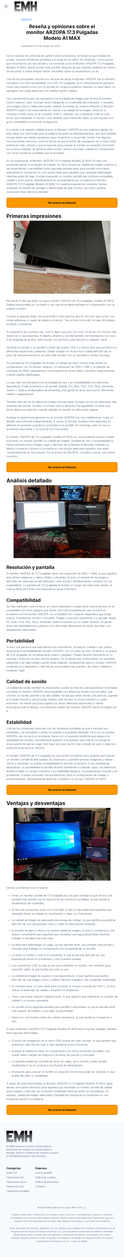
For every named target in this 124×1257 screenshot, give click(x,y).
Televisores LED (15, 1177)
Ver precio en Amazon (62, 202)
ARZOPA (26, 19)
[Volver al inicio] (53, 6)
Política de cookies (45, 1177)
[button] (5, 6)
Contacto (40, 1186)
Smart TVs (11, 1172)
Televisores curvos (16, 1182)
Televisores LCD (15, 1186)
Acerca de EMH (43, 1172)
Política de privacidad (46, 1182)
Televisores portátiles (17, 1191)
